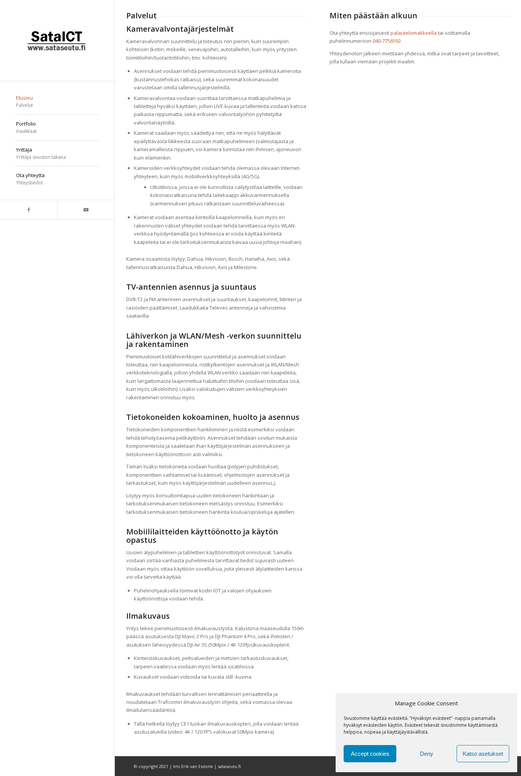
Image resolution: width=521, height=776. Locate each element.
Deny (426, 753)
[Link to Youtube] (85, 209)
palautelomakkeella (414, 32)
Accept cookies (370, 753)
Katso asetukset (483, 753)
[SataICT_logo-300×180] (57, 40)
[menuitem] (57, 102)
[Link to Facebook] (28, 209)
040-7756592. (387, 40)
